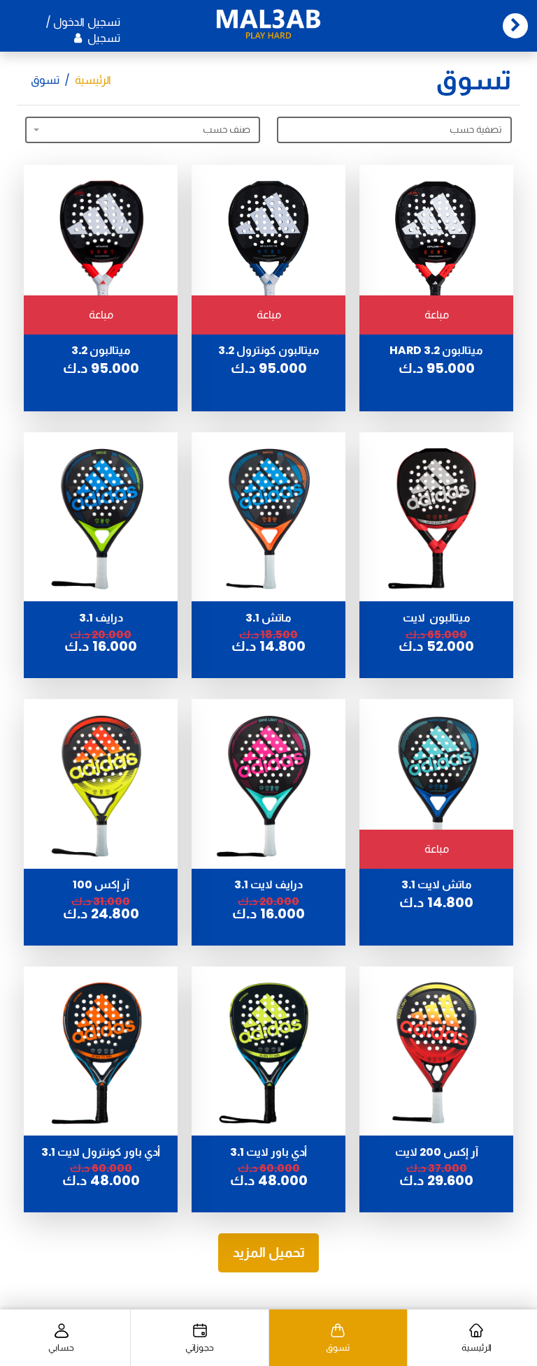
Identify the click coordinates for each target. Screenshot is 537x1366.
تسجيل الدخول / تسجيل (83, 30)
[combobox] (142, 130)
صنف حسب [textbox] (226, 129)
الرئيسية (93, 80)
